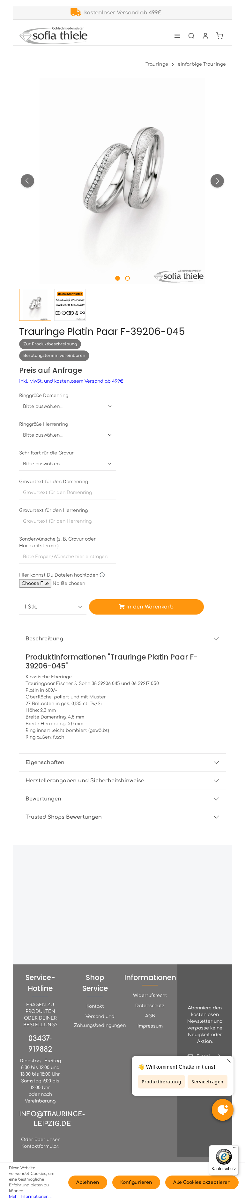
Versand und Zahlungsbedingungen (100, 1021)
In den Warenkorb (149, 607)
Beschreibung (44, 639)
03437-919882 (40, 1044)
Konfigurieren (136, 1182)
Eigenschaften (45, 762)
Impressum (150, 1026)
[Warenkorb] (219, 35)
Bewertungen (43, 799)
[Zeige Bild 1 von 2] (117, 278)
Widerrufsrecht (150, 995)
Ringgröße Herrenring (43, 424)
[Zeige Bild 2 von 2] (127, 278)
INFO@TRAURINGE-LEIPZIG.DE (52, 1118)
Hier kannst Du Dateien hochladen (59, 574)
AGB (150, 1016)
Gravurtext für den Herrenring (53, 510)
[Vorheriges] (27, 181)
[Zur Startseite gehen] (53, 35)
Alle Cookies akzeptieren (202, 1182)
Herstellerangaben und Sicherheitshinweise (85, 781)
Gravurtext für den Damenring (53, 481)
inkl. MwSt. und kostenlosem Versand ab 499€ (71, 381)
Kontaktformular (39, 1146)
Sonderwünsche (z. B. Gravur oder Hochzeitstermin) (57, 542)
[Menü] (177, 35)
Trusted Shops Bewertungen (64, 817)
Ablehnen (87, 1182)
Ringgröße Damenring (43, 395)
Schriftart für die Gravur (46, 453)
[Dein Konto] (205, 35)
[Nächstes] (217, 181)
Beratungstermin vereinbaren (54, 355)
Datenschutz (150, 1005)
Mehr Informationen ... (31, 1196)
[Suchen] (191, 35)
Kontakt (95, 1006)
